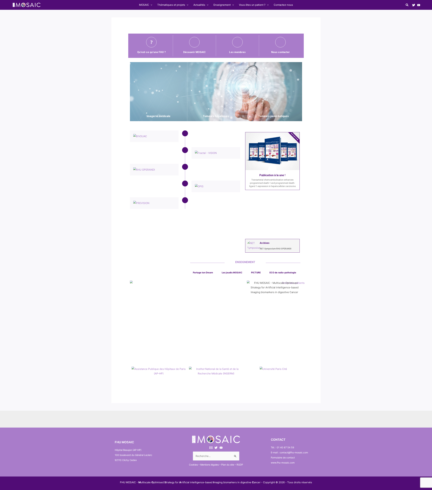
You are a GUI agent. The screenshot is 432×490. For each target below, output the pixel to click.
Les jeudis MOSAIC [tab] (232, 272)
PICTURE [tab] (256, 272)
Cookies (193, 464)
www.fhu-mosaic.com (283, 462)
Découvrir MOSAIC (194, 52)
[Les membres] (237, 42)
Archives (264, 243)
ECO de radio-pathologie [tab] (282, 272)
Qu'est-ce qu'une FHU (150, 52)
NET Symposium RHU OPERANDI (275, 249)
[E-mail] (210, 447)
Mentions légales (209, 464)
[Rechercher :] (216, 456)
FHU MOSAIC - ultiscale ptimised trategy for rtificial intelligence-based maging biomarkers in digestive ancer (190, 482)
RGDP (240, 464)
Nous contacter (280, 52)
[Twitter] (413, 5)
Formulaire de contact (283, 457)
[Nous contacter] (280, 42)
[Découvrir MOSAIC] (194, 42)
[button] (407, 5)
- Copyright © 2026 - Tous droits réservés (286, 482)
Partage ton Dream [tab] (203, 272)
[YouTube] (418, 5)
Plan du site (227, 464)
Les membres (237, 52)
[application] (150, 4)
